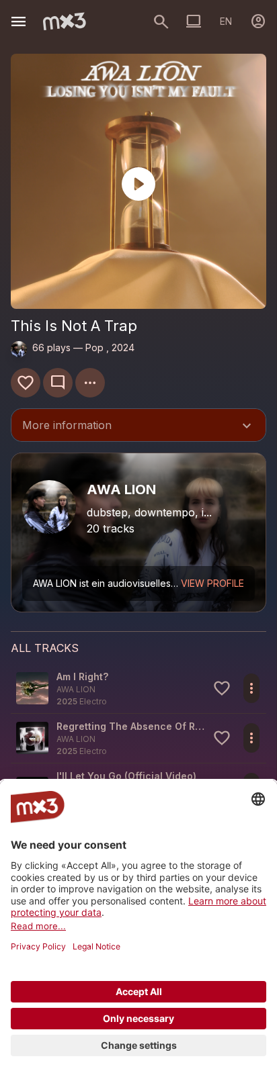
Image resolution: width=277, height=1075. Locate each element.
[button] (138, 688)
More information (138, 426)
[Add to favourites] (25, 382)
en (226, 21)
